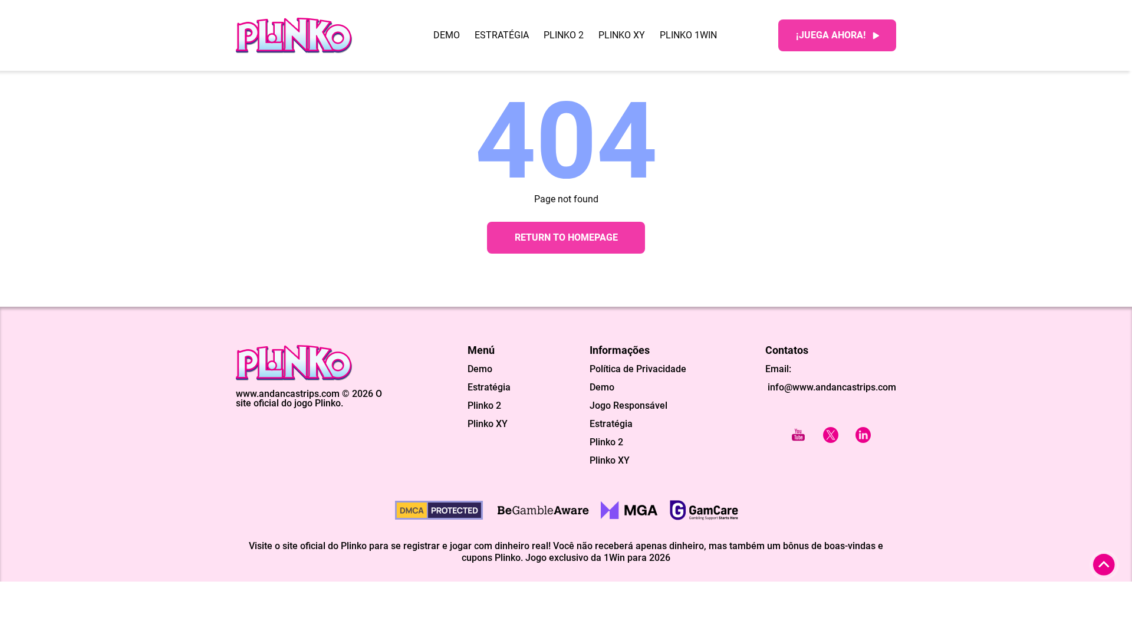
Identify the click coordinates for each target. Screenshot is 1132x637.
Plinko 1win (688, 35)
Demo (446, 35)
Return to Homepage (566, 237)
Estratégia (502, 35)
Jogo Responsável (628, 406)
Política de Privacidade (638, 369)
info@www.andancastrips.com (830, 387)
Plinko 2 (564, 35)
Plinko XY (621, 35)
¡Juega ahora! (831, 35)
